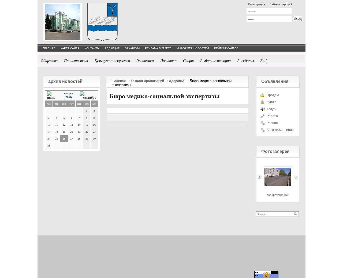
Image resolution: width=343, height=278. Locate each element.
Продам (273, 95)
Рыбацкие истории (215, 60)
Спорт (188, 60)
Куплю (271, 102)
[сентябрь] (88, 95)
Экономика (145, 60)
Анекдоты (245, 60)
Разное (272, 123)
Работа (272, 116)
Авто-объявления (280, 130)
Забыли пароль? (281, 4)
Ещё (263, 60)
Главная (119, 81)
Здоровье (177, 81)
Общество (49, 60)
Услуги (272, 109)
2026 (68, 97)
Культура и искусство (112, 60)
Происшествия (76, 60)
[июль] (52, 95)
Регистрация (256, 4)
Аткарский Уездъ (102, 22)
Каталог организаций (147, 81)
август (68, 93)
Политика (168, 60)
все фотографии (278, 194)
